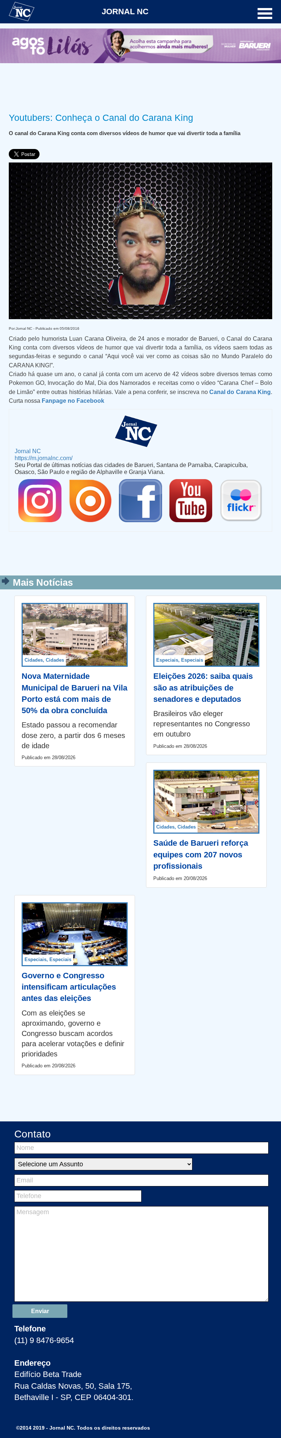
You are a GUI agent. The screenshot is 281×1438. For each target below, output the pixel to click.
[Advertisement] (140, 86)
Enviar (40, 1311)
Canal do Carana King (240, 392)
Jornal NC (28, 451)
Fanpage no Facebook (73, 400)
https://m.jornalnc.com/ (43, 458)
